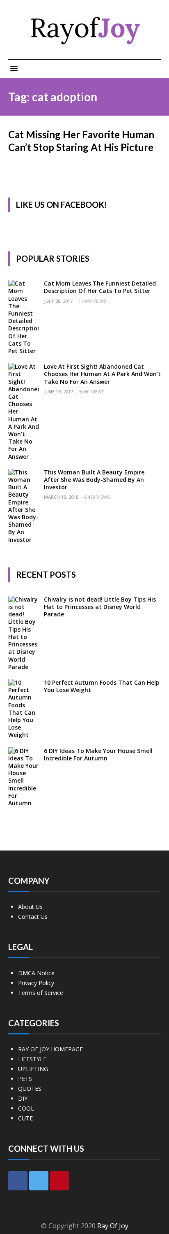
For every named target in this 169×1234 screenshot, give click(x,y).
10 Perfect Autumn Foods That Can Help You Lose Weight (102, 686)
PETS (25, 1079)
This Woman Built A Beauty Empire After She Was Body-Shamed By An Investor (94, 479)
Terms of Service (40, 993)
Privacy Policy (36, 983)
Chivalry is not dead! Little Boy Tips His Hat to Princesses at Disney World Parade (100, 606)
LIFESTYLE (32, 1059)
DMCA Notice (36, 973)
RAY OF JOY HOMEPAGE (50, 1049)
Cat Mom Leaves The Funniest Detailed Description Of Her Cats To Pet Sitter (100, 287)
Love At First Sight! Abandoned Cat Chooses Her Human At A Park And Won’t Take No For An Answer (102, 374)
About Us (30, 907)
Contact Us (33, 916)
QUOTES (29, 1088)
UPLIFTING (33, 1069)
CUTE (25, 1118)
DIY (22, 1098)
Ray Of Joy (112, 1225)
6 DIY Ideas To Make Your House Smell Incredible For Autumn (98, 754)
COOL (26, 1108)
